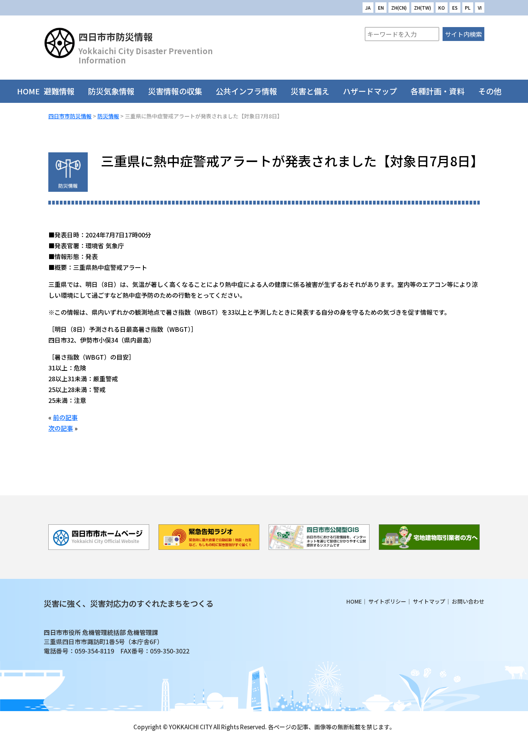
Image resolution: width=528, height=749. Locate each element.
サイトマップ (429, 601)
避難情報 (59, 91)
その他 (489, 91)
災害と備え (310, 91)
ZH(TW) (422, 7)
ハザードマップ (370, 91)
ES (455, 7)
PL (467, 7)
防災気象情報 (111, 91)
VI (480, 7)
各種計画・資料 (437, 91)
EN (381, 7)
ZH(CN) (399, 7)
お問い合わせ (468, 601)
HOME (28, 91)
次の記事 (60, 428)
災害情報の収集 (175, 91)
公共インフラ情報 (246, 91)
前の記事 (65, 417)
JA (368, 7)
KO (441, 7)
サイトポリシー (387, 601)
